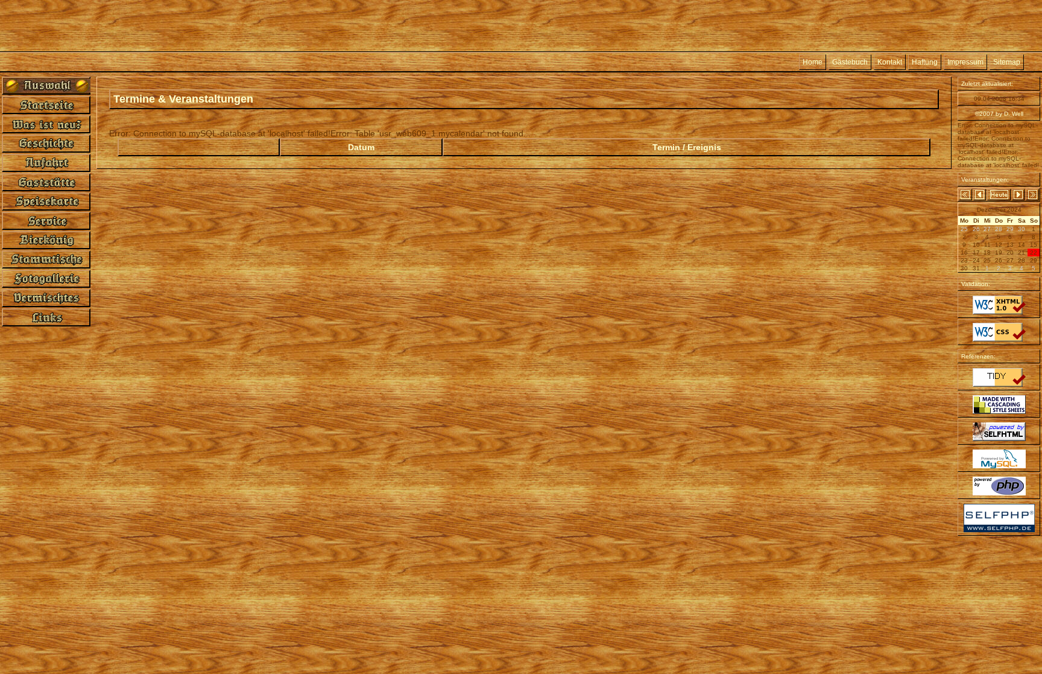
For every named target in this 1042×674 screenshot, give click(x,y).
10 (976, 244)
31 (976, 268)
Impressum (965, 62)
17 (976, 252)
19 (998, 252)
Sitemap (1006, 62)
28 (1021, 260)
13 (1010, 244)
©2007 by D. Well (999, 113)
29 (1033, 260)
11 (987, 244)
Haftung (925, 62)
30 (964, 268)
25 (987, 260)
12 (998, 244)
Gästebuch (850, 62)
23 (964, 260)
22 (1033, 252)
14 (1021, 244)
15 (1033, 244)
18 (987, 252)
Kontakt (889, 62)
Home (813, 62)
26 (998, 260)
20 (1010, 252)
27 (1010, 260)
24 (976, 260)
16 (964, 252)
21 (1021, 252)
